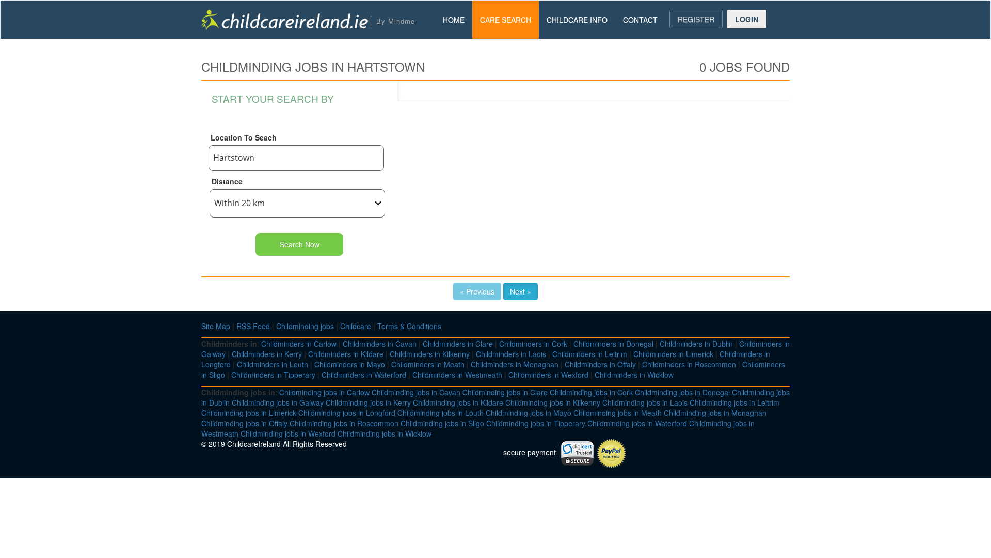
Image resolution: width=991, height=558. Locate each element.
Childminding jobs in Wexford (288, 433)
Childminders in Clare (458, 343)
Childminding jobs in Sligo (442, 423)
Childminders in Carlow (299, 343)
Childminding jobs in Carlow (324, 392)
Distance (227, 181)
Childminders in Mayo (349, 364)
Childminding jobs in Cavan (416, 392)
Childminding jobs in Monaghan (715, 413)
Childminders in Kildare (345, 354)
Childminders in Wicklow (634, 374)
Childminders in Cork (533, 343)
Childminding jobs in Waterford (637, 423)
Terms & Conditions (409, 326)
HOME (454, 19)
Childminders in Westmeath (457, 374)
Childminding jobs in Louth (440, 413)
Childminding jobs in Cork (591, 392)
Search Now (299, 244)
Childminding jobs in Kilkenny (552, 402)
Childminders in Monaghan (514, 364)
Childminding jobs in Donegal (682, 392)
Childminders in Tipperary (273, 374)
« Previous (477, 291)
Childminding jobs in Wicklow (384, 433)
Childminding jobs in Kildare (458, 402)
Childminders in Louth (272, 364)
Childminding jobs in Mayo (528, 413)
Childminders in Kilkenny (430, 354)
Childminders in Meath (428, 364)
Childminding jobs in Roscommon (344, 423)
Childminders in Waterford (364, 374)
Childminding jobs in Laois (645, 402)
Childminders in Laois (511, 354)
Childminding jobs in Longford (346, 413)
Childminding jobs (305, 326)
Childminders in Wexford (548, 374)
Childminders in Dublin (696, 343)
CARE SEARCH (505, 19)
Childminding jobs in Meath (617, 413)
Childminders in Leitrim (589, 354)
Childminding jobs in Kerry (368, 402)
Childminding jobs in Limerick (248, 413)
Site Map (215, 326)
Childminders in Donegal (613, 343)
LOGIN (746, 19)
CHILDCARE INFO (577, 19)
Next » (520, 291)
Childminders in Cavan (380, 343)
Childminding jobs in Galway (278, 402)
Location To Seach (244, 137)
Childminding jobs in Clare (505, 392)
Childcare (355, 326)
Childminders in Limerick (673, 354)
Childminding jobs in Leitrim (734, 402)
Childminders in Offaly (600, 364)
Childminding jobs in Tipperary (535, 423)
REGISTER (696, 19)
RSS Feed (253, 326)
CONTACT (640, 19)
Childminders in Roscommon (689, 364)
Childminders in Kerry (267, 354)
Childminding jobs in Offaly (244, 423)
